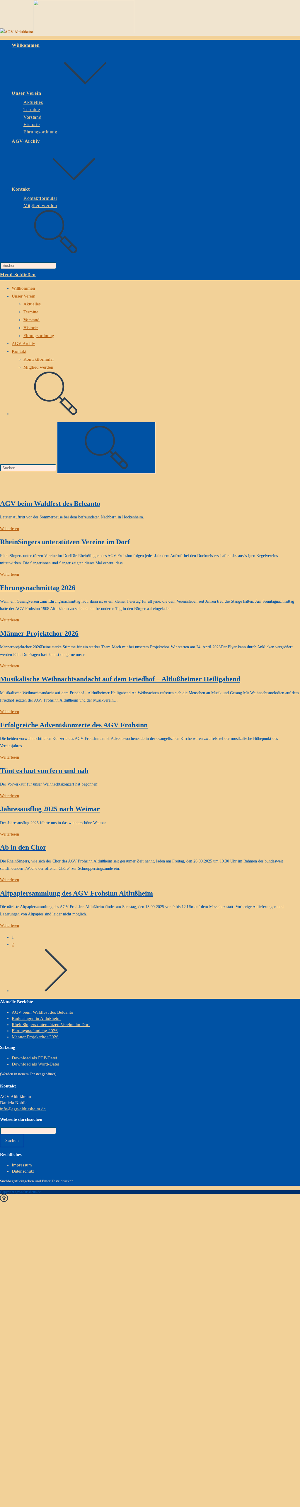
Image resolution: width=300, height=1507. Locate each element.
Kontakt (19, 351)
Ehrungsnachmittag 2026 (37, 588)
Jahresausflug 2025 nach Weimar (50, 809)
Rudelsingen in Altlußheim (36, 1018)
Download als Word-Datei (35, 1064)
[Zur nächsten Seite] (56, 991)
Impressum (22, 1165)
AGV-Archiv (23, 343)
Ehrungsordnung (38, 335)
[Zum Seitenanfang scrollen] (4, 1199)
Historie (30, 327)
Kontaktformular (38, 359)
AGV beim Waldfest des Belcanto (50, 503)
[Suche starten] (106, 448)
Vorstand (31, 319)
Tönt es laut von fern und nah (44, 770)
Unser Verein (23, 296)
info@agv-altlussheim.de (23, 1108)
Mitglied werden (38, 367)
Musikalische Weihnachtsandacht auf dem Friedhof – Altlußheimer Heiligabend (120, 679)
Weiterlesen (9, 529)
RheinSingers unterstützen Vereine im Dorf (65, 542)
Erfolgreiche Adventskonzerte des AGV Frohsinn (74, 725)
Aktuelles (32, 304)
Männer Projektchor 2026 (39, 633)
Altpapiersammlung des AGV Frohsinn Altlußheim (76, 893)
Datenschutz (23, 1171)
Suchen (12, 1140)
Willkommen (23, 288)
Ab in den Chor (23, 847)
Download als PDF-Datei (34, 1058)
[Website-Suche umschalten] (56, 252)
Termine (30, 312)
